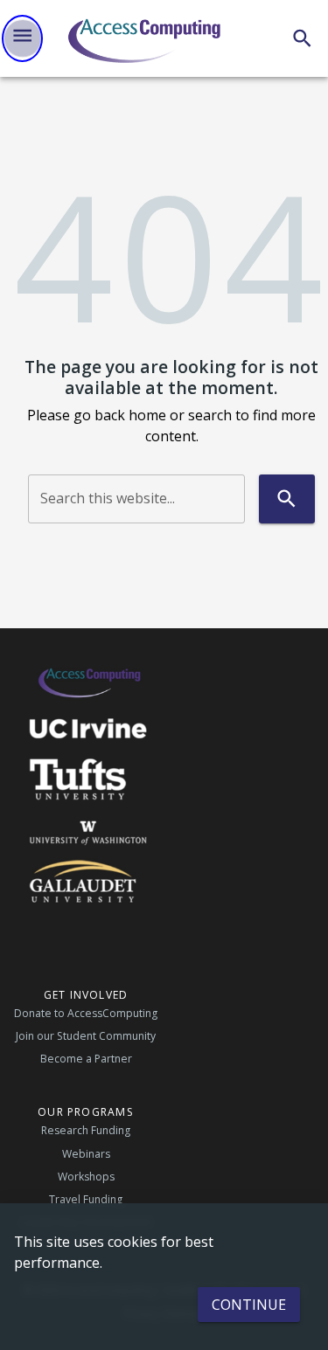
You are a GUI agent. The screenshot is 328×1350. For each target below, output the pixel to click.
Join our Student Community (86, 1035)
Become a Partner (86, 1058)
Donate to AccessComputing (85, 1013)
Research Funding (85, 1130)
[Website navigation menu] (22, 38)
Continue (249, 1304)
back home (130, 415)
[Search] (302, 38)
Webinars (86, 1153)
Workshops (86, 1176)
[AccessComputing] (146, 38)
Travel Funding (85, 1199)
